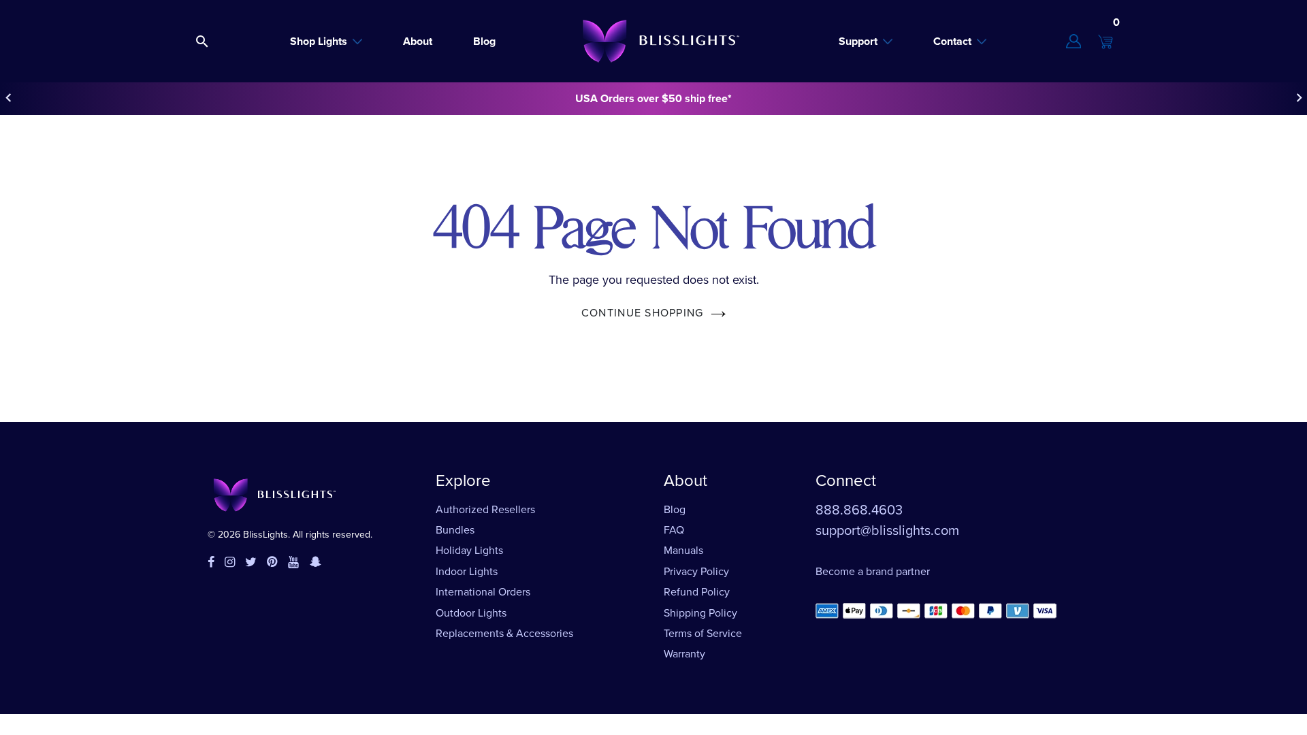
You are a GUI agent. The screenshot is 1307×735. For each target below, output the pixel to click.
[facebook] (211, 563)
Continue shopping (642, 313)
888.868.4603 (859, 510)
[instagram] (230, 563)
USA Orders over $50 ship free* (653, 98)
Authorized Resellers (485, 509)
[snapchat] (315, 563)
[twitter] (251, 563)
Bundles (455, 530)
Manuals (683, 550)
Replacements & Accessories (504, 633)
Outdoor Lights (471, 613)
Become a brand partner (873, 571)
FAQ (674, 530)
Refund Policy (697, 592)
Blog (674, 509)
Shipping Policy (700, 613)
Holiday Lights (469, 550)
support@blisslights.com (887, 530)
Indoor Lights (467, 571)
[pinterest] (272, 563)
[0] (1105, 41)
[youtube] (293, 563)
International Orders (483, 592)
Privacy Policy (696, 571)
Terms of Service (703, 633)
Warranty (684, 654)
